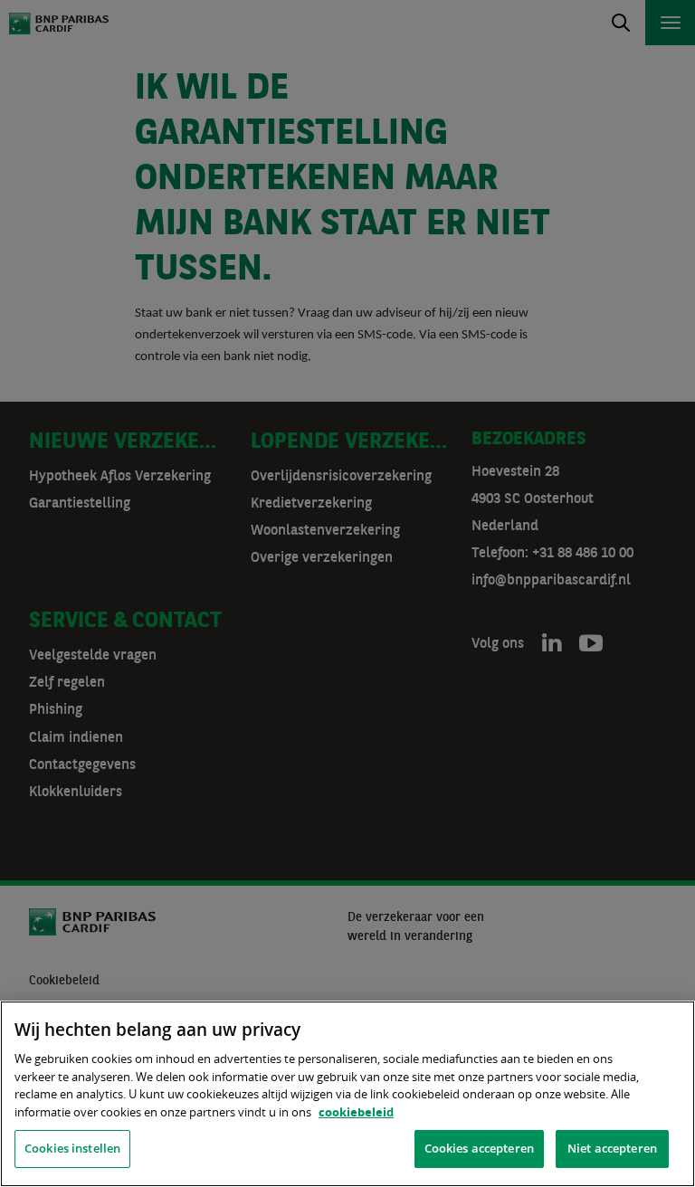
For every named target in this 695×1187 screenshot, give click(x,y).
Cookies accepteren (479, 1148)
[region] (347, 1094)
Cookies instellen (72, 1148)
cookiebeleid (356, 1112)
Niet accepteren (612, 1148)
